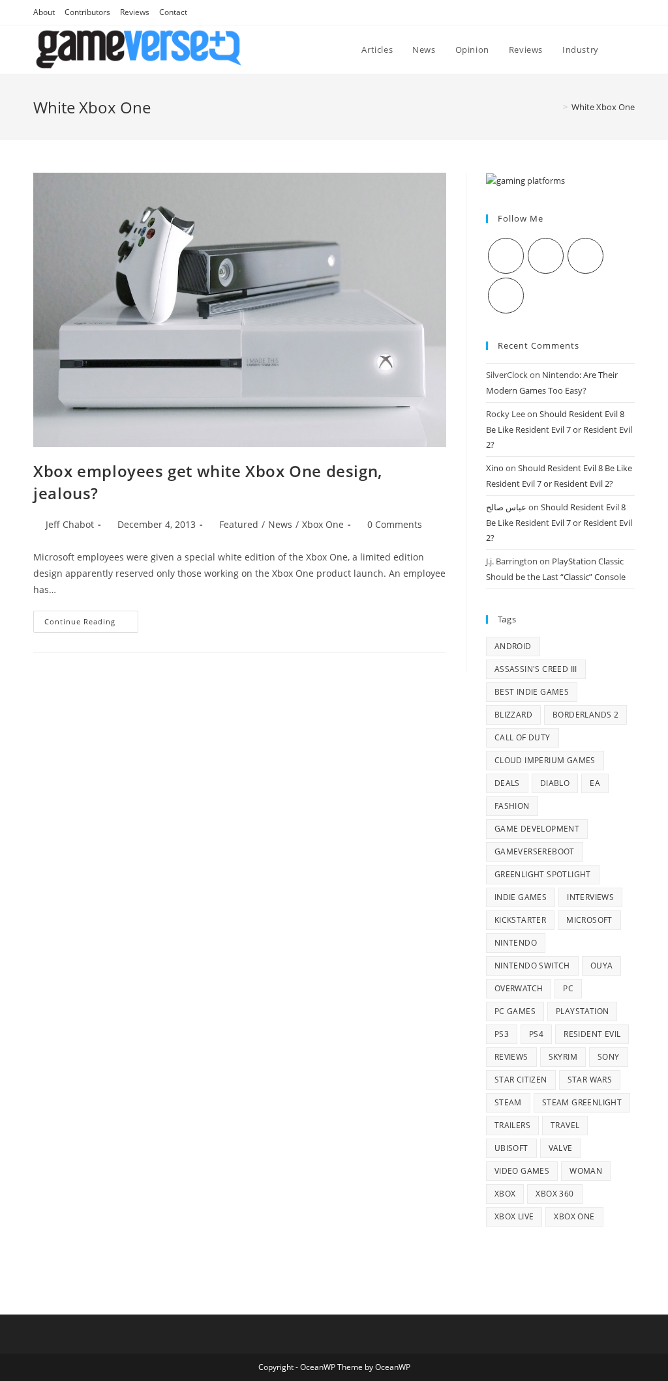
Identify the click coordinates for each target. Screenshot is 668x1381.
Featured (238, 524)
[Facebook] (546, 256)
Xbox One (323, 524)
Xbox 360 (554, 1193)
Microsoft (589, 919)
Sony (609, 1056)
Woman (585, 1170)
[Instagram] (585, 256)
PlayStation (582, 1011)
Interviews (590, 897)
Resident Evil (592, 1033)
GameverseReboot (534, 851)
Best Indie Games (531, 691)
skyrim (563, 1056)
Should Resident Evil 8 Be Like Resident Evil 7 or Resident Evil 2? (559, 429)
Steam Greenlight (582, 1102)
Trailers (512, 1125)
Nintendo (515, 942)
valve (561, 1148)
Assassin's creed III (535, 669)
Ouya (601, 965)
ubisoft (511, 1148)
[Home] (556, 107)
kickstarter (520, 919)
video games (521, 1170)
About (44, 12)
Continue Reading (91, 624)
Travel (565, 1125)
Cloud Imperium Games (545, 760)
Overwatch (518, 988)
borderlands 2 (585, 714)
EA (595, 783)
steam (508, 1102)
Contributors (87, 12)
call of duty (522, 737)
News (280, 524)
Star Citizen (520, 1079)
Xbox (505, 1193)
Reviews (134, 12)
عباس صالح (506, 507)
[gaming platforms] (525, 180)
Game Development (536, 828)
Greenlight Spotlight (542, 874)
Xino (495, 468)
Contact (173, 12)
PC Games (515, 1011)
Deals (507, 783)
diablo (554, 783)
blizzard (513, 714)
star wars (590, 1079)
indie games (520, 897)
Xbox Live (514, 1216)
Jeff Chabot (70, 524)
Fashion (512, 805)
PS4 (536, 1033)
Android (513, 646)
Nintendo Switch (532, 965)
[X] (506, 256)
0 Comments (394, 524)
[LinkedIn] (506, 295)
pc (568, 988)
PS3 (501, 1033)
